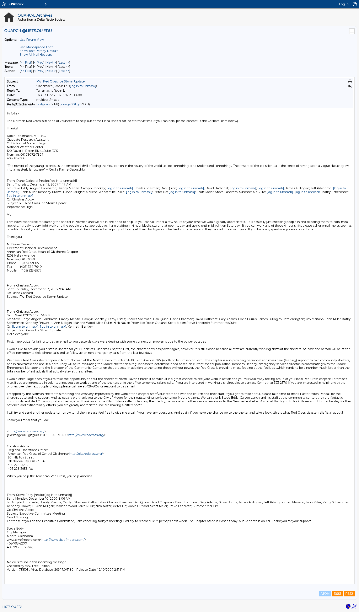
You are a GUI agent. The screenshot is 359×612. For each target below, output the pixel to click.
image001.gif (70, 104)
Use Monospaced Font (36, 47)
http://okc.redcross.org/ (86, 454)
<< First (26, 62)
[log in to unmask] (83, 86)
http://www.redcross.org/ (26, 431)
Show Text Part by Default (39, 51)
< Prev (38, 62)
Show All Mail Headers (36, 55)
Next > (51, 62)
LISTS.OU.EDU (12, 607)
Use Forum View (32, 40)
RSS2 (349, 594)
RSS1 (337, 594)
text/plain (43, 104)
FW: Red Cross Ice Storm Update (60, 81)
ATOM (325, 594)
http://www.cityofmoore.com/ (63, 540)
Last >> (64, 62)
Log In (344, 4)
